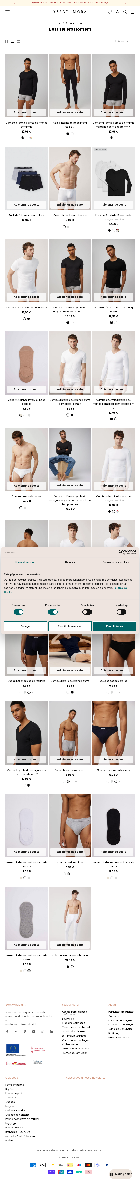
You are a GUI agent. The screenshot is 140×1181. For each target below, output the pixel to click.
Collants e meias (15, 1110)
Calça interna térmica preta (70, 123)
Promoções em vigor (74, 1053)
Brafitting (113, 1033)
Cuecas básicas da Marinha (113, 770)
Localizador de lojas (73, 1031)
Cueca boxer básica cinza (69, 770)
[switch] (53, 612)
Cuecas (10, 1102)
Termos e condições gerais (51, 1150)
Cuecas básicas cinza (70, 862)
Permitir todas (114, 626)
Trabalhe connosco (73, 1023)
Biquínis (9, 1089)
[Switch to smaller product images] (12, 41)
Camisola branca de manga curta (26, 307)
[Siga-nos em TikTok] (42, 1031)
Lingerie (10, 1106)
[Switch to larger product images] (6, 41)
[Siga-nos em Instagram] (16, 1031)
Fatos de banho (14, 1084)
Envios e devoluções (120, 1020)
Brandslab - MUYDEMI (17, 1132)
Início (59, 23)
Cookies (98, 1150)
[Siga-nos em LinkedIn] (51, 1031)
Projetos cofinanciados (75, 1048)
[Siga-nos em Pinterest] (25, 1031)
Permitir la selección (70, 626)
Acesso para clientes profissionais (74, 1013)
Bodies (9, 1140)
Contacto (114, 1016)
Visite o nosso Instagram (76, 1040)
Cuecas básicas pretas (113, 681)
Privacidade (86, 1150)
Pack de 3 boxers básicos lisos (26, 215)
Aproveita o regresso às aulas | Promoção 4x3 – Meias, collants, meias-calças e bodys (70, 3)
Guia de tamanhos (119, 1037)
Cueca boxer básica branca (70, 215)
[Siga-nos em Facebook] (7, 1031)
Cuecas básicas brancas (26, 496)
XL (33, 112)
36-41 (22, 389)
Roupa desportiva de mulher (22, 1119)
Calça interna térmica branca (70, 955)
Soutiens (10, 1097)
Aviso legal (72, 1150)
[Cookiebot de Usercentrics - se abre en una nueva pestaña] (121, 552)
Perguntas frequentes (121, 1012)
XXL (38, 112)
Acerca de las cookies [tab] (116, 562)
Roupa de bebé (14, 1127)
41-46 (31, 389)
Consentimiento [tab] (24, 562)
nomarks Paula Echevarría (20, 1136)
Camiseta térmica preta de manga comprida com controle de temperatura (70, 500)
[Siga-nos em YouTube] (34, 1031)
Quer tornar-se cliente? (76, 1027)
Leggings (10, 1123)
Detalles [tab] (70, 562)
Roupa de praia (14, 1093)
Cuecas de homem (17, 1114)
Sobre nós (68, 1018)
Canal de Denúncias (120, 1029)
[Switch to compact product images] (18, 41)
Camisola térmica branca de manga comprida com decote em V (113, 403)
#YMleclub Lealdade (74, 1035)
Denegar (25, 626)
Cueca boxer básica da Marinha (26, 681)
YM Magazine (70, 1044)
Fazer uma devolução (121, 1024)
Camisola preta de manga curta (70, 681)
